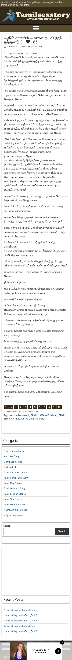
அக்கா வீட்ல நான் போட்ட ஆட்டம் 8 (20, 615)
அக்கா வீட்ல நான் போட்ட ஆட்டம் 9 (20, 610)
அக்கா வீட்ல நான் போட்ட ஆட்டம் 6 (20, 626)
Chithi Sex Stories (13, 462)
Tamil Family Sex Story (16, 477)
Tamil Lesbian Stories (15, 494)
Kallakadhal (36, 46)
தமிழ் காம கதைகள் (13, 515)
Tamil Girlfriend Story (14, 488)
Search (6, 525)
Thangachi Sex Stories (15, 510)
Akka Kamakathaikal (14, 451)
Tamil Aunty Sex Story (15, 472)
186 (33, 42)
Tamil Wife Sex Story (15, 504)
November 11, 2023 (16, 46)
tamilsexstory (37, 418)
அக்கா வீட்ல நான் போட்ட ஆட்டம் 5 (20, 631)
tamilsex (25, 418)
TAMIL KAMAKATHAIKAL (44, 415)
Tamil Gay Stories (13, 483)
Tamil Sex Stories (13, 499)
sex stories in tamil (19, 415)
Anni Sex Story (11, 456)
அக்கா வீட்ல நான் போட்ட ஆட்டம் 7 (20, 620)
